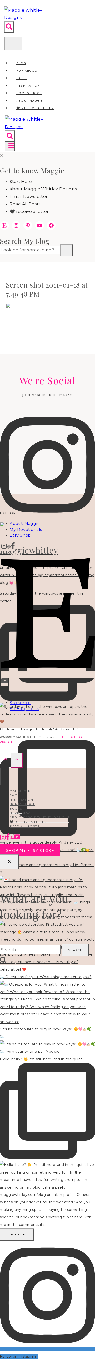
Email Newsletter (29, 196)
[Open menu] (9, 146)
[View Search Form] (9, 27)
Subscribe (20, 703)
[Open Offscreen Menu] (13, 43)
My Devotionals (26, 529)
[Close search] (9, 861)
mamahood (20, 791)
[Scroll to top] (5, 760)
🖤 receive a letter (35, 108)
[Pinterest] (9, 547)
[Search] (66, 250)
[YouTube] (4, 682)
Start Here (21, 181)
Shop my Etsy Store (30, 850)
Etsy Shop (20, 535)
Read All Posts (25, 203)
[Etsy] (48, 674)
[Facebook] (13, 547)
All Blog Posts (24, 708)
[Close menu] (0, 776)
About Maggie (25, 523)
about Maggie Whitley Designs (43, 188)
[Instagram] (4, 547)
